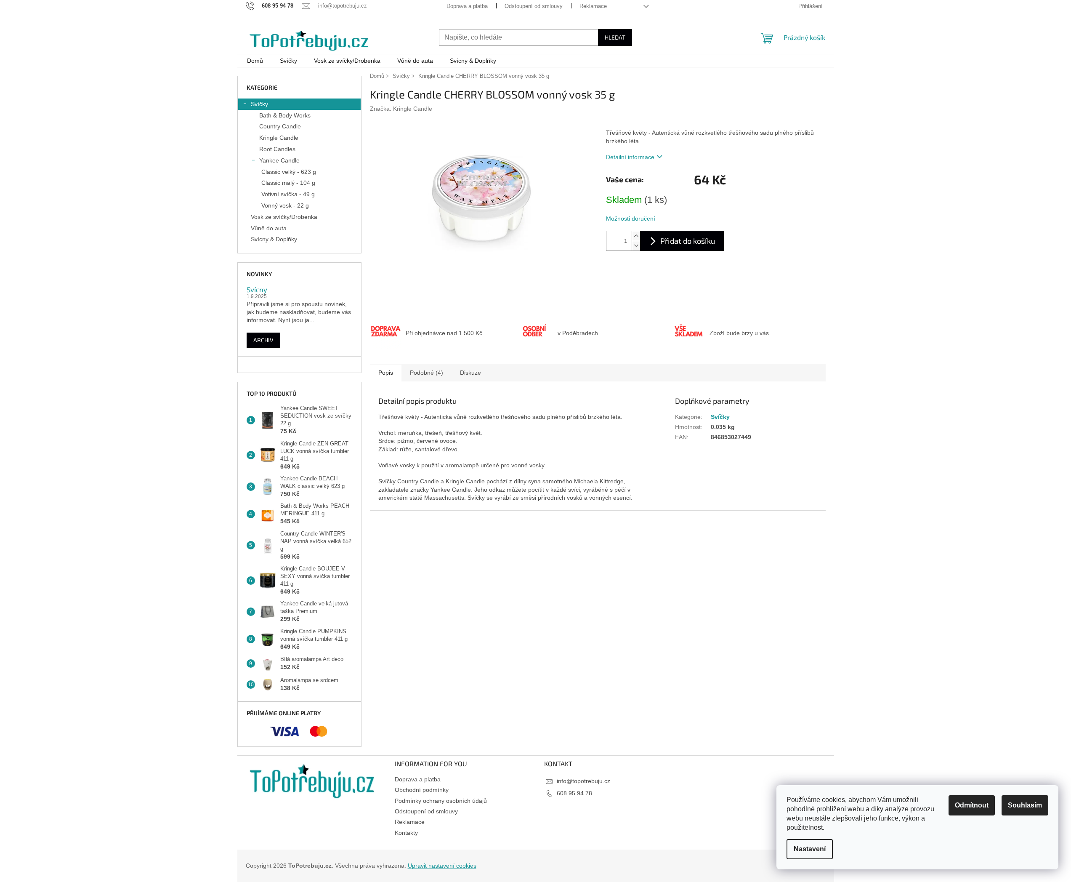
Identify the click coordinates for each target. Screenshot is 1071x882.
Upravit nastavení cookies (442, 865)
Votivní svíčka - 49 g (288, 194)
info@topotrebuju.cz (583, 781)
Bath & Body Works (285, 115)
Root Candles (277, 149)
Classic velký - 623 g (288, 171)
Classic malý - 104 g (288, 182)
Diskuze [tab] (470, 372)
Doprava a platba (467, 6)
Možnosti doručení (630, 218)
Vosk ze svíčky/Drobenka (284, 216)
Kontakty (406, 832)
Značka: (401, 108)
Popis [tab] (385, 372)
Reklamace (593, 6)
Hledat (615, 37)
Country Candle (280, 126)
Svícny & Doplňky (274, 239)
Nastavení (810, 849)
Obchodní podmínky (422, 789)
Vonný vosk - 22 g (285, 205)
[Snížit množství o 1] (636, 245)
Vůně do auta (269, 228)
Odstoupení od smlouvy (534, 6)
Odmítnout (972, 805)
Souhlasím (1025, 805)
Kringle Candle (278, 137)
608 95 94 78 (574, 793)
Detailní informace (630, 157)
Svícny (257, 289)
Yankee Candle (279, 160)
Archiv (263, 340)
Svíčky (259, 104)
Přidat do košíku (687, 240)
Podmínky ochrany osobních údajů (441, 800)
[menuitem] (255, 60)
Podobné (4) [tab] (426, 372)
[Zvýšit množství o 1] (636, 236)
